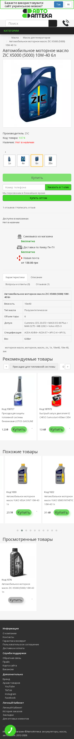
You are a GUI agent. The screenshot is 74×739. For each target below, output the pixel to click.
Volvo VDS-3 (55, 326)
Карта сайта (10, 665)
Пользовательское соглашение (21, 644)
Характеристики (15, 277)
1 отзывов (9, 207)
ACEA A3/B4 (30, 332)
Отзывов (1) (42, 284)
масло (41, 347)
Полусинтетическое (35, 310)
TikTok (8, 690)
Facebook (10, 697)
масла (62, 731)
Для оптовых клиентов (16, 718)
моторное (30, 347)
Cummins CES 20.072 (35, 322)
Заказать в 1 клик (58, 187)
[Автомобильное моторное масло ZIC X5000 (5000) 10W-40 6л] (37, 93)
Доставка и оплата (13, 648)
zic (46, 347)
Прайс (6, 661)
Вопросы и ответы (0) (18, 284)
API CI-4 (53, 332)
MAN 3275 (29, 326)
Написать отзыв (26, 207)
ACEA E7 (43, 332)
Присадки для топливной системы (34, 366)
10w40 (27, 303)
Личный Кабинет (12, 707)
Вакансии (8, 669)
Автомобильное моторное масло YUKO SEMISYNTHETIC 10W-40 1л (56, 500)
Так (58, 4)
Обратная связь (12, 658)
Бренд (6, 679)
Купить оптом (38, 198)
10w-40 (64, 347)
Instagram (10, 694)
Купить (37, 177)
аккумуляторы (50, 731)
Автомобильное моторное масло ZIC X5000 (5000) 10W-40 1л (18, 588)
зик (5, 351)
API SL (62, 332)
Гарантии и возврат (14, 640)
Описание (36, 277)
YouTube (9, 686)
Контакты (8, 637)
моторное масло (14, 347)
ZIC (27, 133)
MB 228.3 (42, 326)
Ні (68, 4)
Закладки (8, 714)
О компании (10, 633)
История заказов (12, 711)
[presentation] (3, 409)
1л (50, 347)
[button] (17, 530)
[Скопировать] (28, 137)
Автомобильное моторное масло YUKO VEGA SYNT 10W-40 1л (20, 500)
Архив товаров (11, 682)
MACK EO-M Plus (57, 322)
